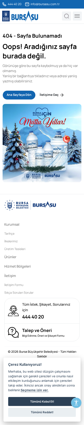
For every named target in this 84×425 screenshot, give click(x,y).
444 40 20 (14, 4)
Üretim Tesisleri (14, 249)
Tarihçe (9, 233)
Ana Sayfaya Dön (19, 95)
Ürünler (10, 257)
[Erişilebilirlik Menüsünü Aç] (76, 403)
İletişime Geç (49, 95)
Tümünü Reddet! (42, 412)
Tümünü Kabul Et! (42, 401)
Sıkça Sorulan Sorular (19, 292)
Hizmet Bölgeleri (17, 266)
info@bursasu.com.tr (45, 4)
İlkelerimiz (11, 241)
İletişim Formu (13, 285)
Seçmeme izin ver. (34, 390)
